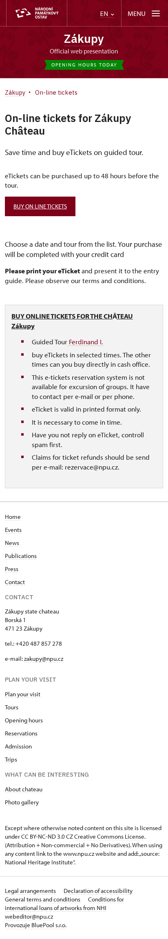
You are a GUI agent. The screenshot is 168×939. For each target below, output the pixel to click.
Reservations (21, 733)
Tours (11, 707)
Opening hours (24, 720)
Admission (18, 746)
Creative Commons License (109, 836)
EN (105, 14)
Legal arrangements (31, 891)
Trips (11, 759)
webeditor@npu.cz (29, 916)
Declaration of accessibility (98, 891)
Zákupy (84, 38)
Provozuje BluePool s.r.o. (35, 925)
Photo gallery (22, 802)
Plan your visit (22, 694)
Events (13, 530)
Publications (21, 556)
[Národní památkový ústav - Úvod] (36, 13)
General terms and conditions (43, 899)
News (12, 543)
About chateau (23, 789)
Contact (15, 582)
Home (13, 516)
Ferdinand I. (85, 341)
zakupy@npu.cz (43, 658)
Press (11, 569)
